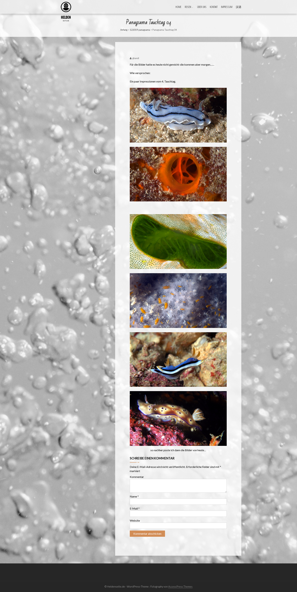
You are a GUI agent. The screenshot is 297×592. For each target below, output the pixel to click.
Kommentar (137, 476)
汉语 (238, 7)
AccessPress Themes (180, 586)
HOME (178, 7)
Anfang (123, 29)
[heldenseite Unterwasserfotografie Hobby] (57, 3)
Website (135, 520)
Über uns (201, 7)
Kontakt (214, 7)
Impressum (226, 7)
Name (134, 496)
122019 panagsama (140, 29)
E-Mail (135, 508)
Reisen (188, 7)
